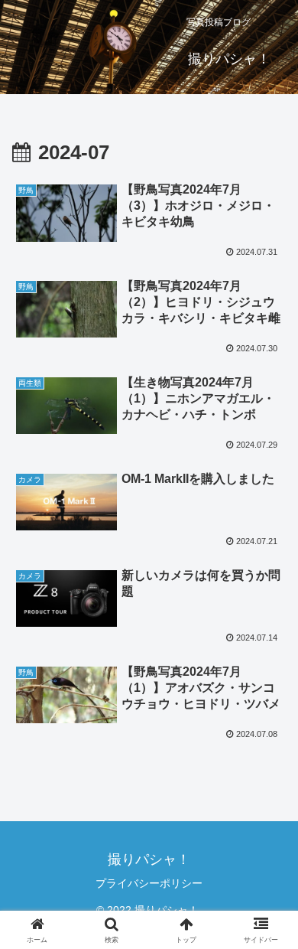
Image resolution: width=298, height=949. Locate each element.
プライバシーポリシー (149, 883)
